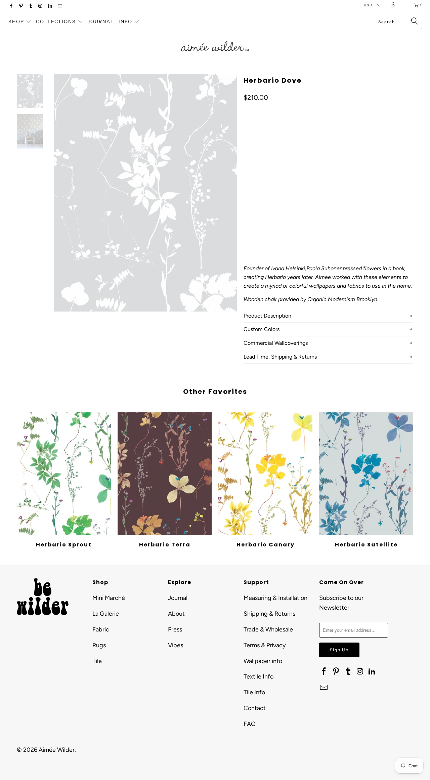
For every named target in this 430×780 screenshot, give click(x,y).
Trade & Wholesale (268, 629)
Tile (97, 661)
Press (175, 629)
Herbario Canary (265, 473)
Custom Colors (262, 329)
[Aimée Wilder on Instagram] (40, 6)
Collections (57, 21)
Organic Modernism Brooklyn (342, 299)
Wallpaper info (263, 661)
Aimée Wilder (57, 749)
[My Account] (394, 5)
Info (125, 21)
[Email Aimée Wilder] (59, 6)
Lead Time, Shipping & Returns (280, 357)
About (176, 613)
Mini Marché (108, 598)
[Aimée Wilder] (215, 38)
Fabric (100, 629)
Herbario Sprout (64, 473)
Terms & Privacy (265, 645)
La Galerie (105, 613)
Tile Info (254, 692)
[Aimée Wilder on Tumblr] (30, 6)
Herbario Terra (165, 473)
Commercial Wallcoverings (276, 343)
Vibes (175, 645)
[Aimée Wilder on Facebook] (10, 6)
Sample (276, 188)
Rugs (99, 645)
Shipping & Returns (269, 613)
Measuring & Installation (275, 598)
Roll (252, 188)
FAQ (250, 724)
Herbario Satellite (366, 473)
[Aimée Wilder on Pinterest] (20, 6)
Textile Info (258, 676)
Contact (255, 708)
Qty (247, 207)
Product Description (267, 316)
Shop (16, 21)
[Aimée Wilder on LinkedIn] (49, 6)
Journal (101, 21)
